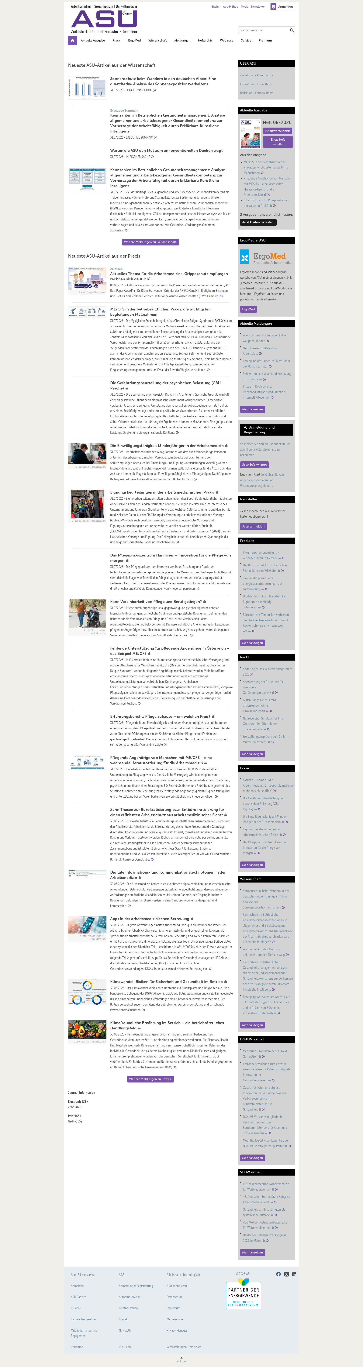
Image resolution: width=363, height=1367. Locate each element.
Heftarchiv (205, 40)
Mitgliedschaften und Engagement (84, 1333)
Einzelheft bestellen (278, 142)
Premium (265, 40)
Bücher (215, 6)
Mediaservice (175, 1319)
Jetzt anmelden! (253, 526)
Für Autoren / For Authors (256, 84)
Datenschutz (174, 1297)
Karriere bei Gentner (83, 1319)
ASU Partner (78, 1297)
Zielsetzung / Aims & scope (257, 75)
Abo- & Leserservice (83, 1275)
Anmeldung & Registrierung (136, 1286)
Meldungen (182, 40)
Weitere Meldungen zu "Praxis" (150, 1079)
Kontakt (123, 1319)
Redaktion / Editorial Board (256, 93)
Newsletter (258, 6)
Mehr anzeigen (252, 409)
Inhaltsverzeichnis (277, 130)
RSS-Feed (125, 1347)
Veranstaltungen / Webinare (184, 1347)
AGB (121, 1275)
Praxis (116, 40)
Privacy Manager (177, 1330)
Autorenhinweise (129, 1297)
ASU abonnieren (177, 1286)
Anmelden (77, 1286)
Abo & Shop (230, 6)
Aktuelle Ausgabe (93, 40)
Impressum (173, 1308)
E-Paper (76, 1308)
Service (246, 40)
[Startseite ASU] (183, 19)
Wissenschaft (157, 40)
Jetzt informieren (254, 464)
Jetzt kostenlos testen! (258, 222)
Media (245, 6)
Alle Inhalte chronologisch (183, 1275)
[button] (182, 40)
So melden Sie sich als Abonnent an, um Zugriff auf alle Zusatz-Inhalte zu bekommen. (265, 449)
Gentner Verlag (128, 1308)
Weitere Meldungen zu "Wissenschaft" (150, 242)
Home (72, 40)
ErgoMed (134, 40)
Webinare (226, 40)
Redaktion (77, 1347)
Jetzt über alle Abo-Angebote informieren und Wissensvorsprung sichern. (262, 480)
